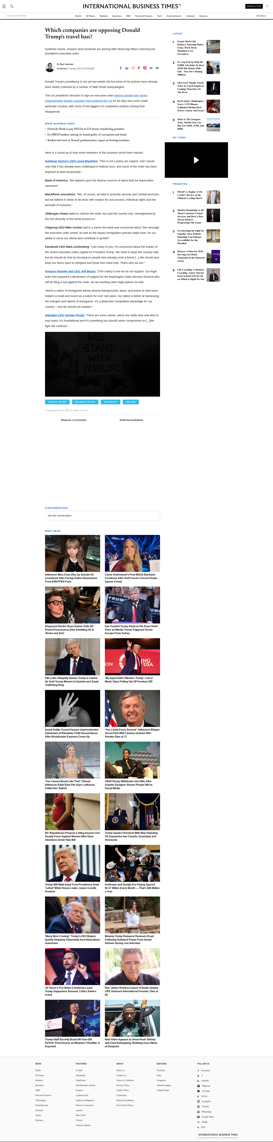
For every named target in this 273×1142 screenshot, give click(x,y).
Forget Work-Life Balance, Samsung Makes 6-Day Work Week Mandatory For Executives (190, 47)
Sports (38, 1115)
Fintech (79, 1120)
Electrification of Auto (85, 1085)
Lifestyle (190, 16)
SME (128, 16)
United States (163, 1090)
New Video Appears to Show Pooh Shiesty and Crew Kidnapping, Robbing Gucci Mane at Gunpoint (131, 1043)
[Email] (151, 68)
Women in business (85, 1105)
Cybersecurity (82, 1095)
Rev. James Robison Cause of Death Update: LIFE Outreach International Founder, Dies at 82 (132, 991)
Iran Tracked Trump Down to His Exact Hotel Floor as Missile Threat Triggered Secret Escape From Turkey (131, 630)
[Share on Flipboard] (139, 68)
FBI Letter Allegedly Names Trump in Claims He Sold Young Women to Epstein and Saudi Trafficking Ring (71, 681)
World (78, 16)
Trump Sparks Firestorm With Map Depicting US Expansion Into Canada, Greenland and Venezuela (131, 836)
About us (120, 1070)
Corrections (121, 1095)
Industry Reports (83, 1125)
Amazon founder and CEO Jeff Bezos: (70, 271)
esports (79, 1110)
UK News (90, 16)
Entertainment (174, 16)
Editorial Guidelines (131, 420)
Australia (161, 1070)
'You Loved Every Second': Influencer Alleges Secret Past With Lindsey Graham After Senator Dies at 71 (132, 733)
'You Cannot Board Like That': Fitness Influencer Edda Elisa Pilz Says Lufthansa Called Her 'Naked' (70, 785)
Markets (104, 16)
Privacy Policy (123, 1085)
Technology (40, 1100)
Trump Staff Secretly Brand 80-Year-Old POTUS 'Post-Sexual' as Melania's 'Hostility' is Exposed (72, 1043)
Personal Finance (143, 16)
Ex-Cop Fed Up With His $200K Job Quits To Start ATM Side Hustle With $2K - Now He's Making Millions (190, 68)
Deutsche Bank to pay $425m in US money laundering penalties (85, 129)
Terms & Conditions (125, 1080)
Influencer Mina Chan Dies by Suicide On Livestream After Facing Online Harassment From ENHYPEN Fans (71, 578)
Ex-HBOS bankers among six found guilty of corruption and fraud (86, 134)
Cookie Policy (122, 1090)
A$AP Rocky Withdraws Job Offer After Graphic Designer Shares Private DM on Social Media (128, 785)
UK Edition (261, 16)
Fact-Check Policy (124, 1105)
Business (116, 16)
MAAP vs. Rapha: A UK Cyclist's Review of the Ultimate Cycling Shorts (189, 195)
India (159, 1075)
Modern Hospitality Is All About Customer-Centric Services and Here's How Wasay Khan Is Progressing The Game (190, 216)
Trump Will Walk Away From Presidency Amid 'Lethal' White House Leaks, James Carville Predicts (72, 888)
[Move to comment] (157, 68)
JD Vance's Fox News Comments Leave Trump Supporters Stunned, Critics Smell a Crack (70, 991)
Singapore (161, 1080)
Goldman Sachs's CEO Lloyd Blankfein (71, 161)
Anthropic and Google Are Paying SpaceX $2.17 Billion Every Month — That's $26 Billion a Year (132, 888)
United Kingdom (164, 1085)
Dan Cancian (67, 64)
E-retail (79, 1070)
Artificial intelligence (85, 1100)
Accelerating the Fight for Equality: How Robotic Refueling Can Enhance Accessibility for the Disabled (190, 237)
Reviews (203, 16)
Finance (79, 1090)
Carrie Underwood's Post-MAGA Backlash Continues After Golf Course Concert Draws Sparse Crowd (131, 578)
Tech (159, 16)
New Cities (81, 1115)
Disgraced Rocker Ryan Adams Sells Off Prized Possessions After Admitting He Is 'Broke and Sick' (69, 630)
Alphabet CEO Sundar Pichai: (65, 315)
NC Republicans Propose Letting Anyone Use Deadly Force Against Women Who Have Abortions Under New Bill (72, 836)
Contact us (121, 1075)
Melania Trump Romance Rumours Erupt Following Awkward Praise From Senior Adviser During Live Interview (129, 939)
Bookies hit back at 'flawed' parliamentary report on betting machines (88, 140)
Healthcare (81, 1080)
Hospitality (80, 1075)
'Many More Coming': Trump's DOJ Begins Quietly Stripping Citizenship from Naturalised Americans (72, 939)
